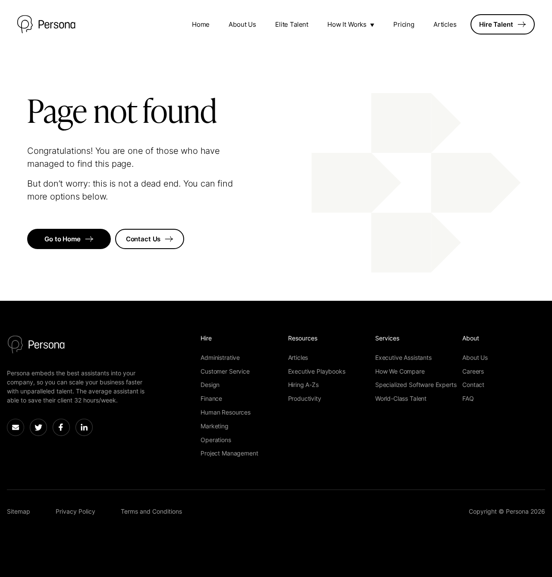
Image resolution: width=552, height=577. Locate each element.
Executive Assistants (403, 357)
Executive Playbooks (316, 371)
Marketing (215, 426)
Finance (211, 398)
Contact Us (143, 239)
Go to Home (62, 239)
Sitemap (18, 511)
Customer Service (225, 371)
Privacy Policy (75, 511)
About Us (242, 24)
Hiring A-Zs (303, 384)
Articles (445, 24)
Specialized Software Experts (416, 384)
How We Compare (400, 371)
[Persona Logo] (46, 24)
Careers (473, 371)
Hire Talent (496, 24)
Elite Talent (291, 24)
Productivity (304, 398)
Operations (216, 439)
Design (210, 384)
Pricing (403, 24)
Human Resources (226, 412)
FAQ (468, 398)
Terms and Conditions (151, 511)
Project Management (229, 453)
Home (201, 24)
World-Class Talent (401, 398)
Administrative (220, 357)
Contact (473, 384)
